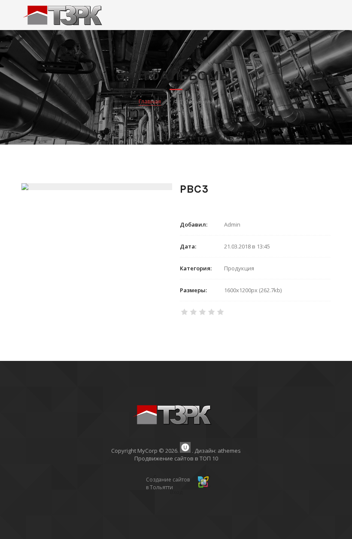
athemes (229, 450)
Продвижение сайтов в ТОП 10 (176, 458)
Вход (176, 492)
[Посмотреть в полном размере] (96, 186)
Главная (150, 101)
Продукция (239, 268)
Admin (232, 224)
